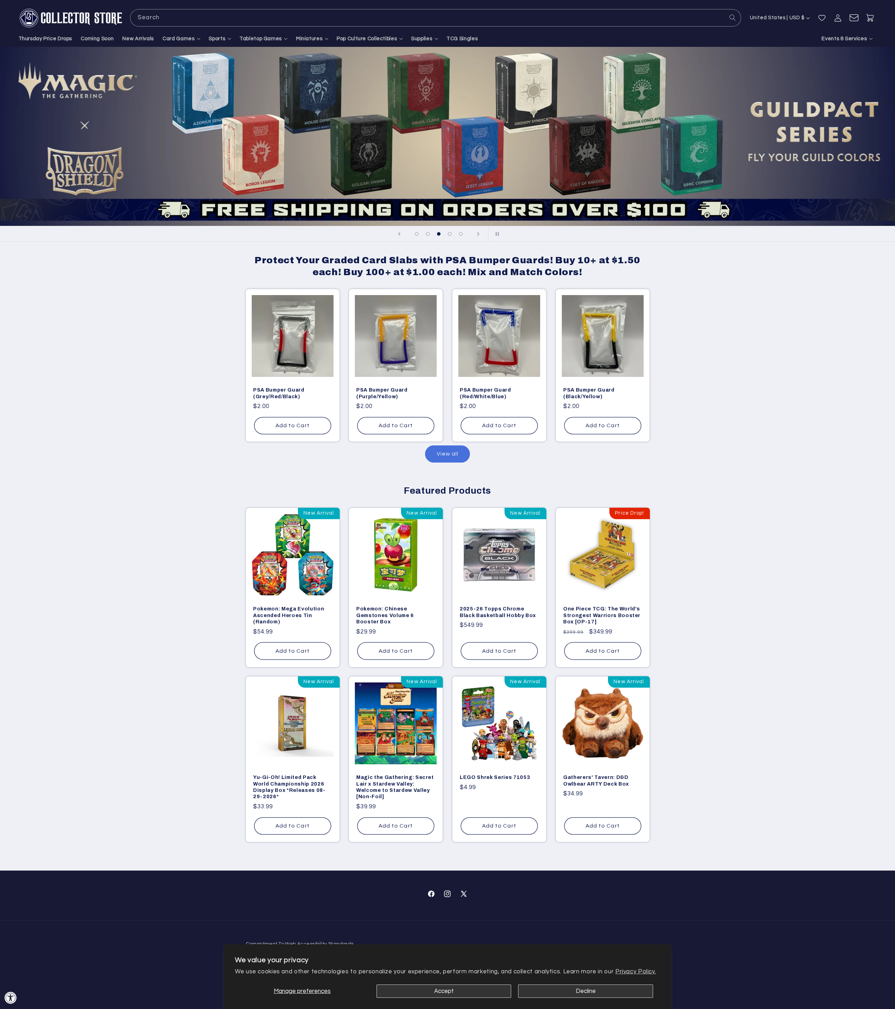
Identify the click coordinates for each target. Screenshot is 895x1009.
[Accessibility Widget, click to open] (11, 998)
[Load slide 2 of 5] (428, 233)
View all (447, 454)
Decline (586, 991)
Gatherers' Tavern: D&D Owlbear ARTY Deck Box (596, 781)
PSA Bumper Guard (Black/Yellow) (589, 393)
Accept (444, 991)
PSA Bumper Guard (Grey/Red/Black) (279, 393)
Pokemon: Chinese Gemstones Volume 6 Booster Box (385, 615)
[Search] (733, 17)
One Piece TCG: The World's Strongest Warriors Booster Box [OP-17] (601, 615)
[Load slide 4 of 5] (450, 233)
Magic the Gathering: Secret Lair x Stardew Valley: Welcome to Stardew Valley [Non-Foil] (395, 787)
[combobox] (435, 17)
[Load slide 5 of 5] (460, 233)
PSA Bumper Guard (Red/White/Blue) (485, 393)
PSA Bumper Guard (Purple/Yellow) (382, 393)
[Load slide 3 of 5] (438, 233)
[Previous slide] (399, 234)
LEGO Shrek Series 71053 (495, 777)
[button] (181, 39)
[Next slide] (478, 234)
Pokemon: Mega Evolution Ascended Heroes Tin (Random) (288, 615)
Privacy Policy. (635, 971)
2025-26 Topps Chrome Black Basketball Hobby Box (498, 612)
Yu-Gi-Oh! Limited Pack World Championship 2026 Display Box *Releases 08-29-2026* (289, 787)
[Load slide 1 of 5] (416, 233)
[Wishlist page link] (821, 17)
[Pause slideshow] (495, 234)
